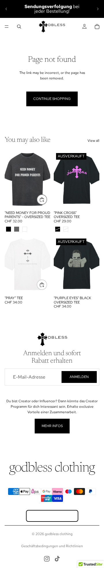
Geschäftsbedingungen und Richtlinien (52, 546)
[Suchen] (19, 26)
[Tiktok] (57, 558)
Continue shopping (52, 98)
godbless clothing (59, 534)
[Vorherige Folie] (6, 9)
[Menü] (6, 26)
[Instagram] (46, 558)
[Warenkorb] (97, 26)
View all (93, 140)
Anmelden (79, 377)
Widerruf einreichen (52, 515)
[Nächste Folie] (97, 9)
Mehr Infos (52, 426)
